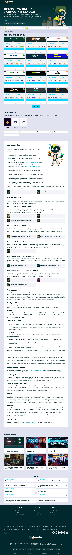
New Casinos (43, 1)
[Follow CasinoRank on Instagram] (56, 532)
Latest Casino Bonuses (53, 1)
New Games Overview (37, 512)
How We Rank (53, 514)
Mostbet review (14, 67)
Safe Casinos (20, 512)
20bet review (36, 67)
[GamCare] (24, 544)
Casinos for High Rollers (20, 514)
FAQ (53, 517)
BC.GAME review (14, 84)
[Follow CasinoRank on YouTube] (61, 532)
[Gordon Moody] (34, 544)
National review (36, 50)
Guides (61, 1)
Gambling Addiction (37, 519)
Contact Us (53, 521)
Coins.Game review (57, 101)
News (67, 1)
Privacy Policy (29, 553)
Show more (35, 106)
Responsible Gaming (37, 514)
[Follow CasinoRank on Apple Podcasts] (67, 532)
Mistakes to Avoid (37, 510)
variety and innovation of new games (32, 166)
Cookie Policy (15, 553)
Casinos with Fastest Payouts (20, 510)
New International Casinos (37, 517)
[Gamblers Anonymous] (16, 544)
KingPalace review (14, 101)
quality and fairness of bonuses (31, 162)
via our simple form (31, 422)
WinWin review (36, 84)
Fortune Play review (57, 84)
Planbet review (36, 101)
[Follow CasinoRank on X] (59, 532)
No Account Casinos (20, 517)
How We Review (53, 512)
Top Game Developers (37, 521)
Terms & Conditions (44, 553)
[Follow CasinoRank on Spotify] (64, 532)
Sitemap (57, 553)
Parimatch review (57, 67)
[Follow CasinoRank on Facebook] (53, 532)
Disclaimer (53, 519)
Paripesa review (58, 50)
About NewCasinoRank (53, 510)
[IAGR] (10, 544)
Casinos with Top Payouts (20, 519)
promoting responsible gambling (37, 370)
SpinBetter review (14, 50)
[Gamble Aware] (49, 544)
